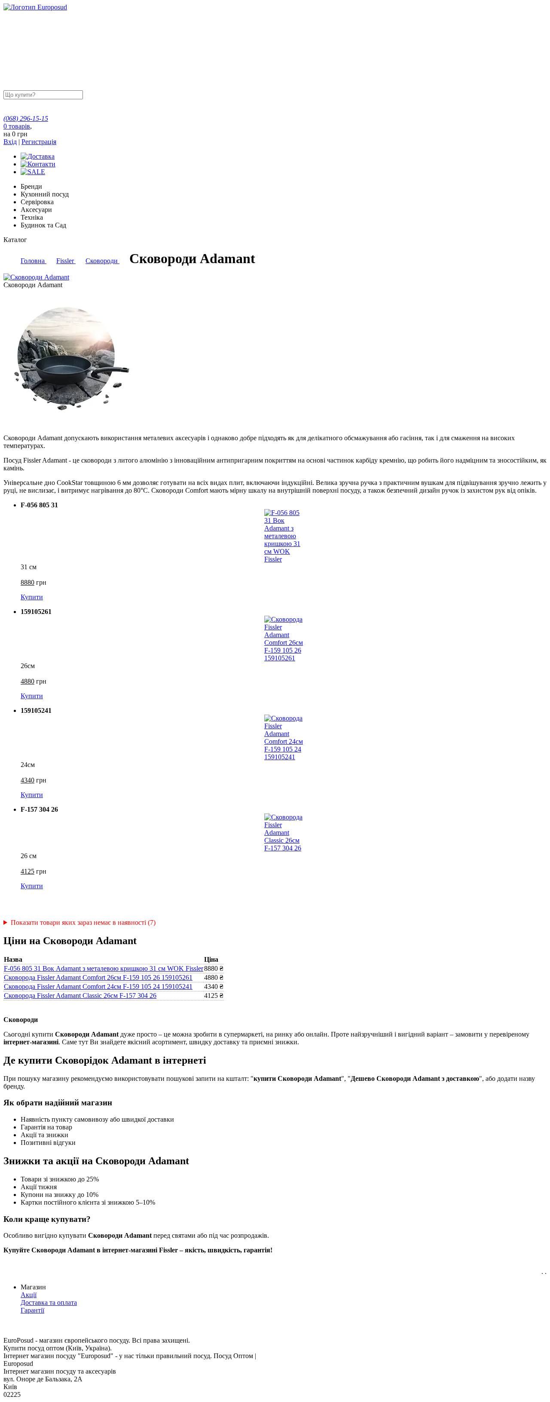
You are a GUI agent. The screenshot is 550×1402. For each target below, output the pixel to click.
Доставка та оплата (49, 1302)
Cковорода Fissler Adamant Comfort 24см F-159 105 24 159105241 (98, 986)
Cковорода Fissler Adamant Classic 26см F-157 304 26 (80, 995)
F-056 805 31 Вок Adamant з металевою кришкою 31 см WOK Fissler (103, 968)
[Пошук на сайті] (149, 94)
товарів (16, 126)
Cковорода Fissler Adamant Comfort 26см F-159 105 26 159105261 (98, 977)
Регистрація (38, 141)
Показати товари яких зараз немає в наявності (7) (83, 922)
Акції (29, 1294)
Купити (32, 597)
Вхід (10, 141)
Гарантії (32, 1310)
